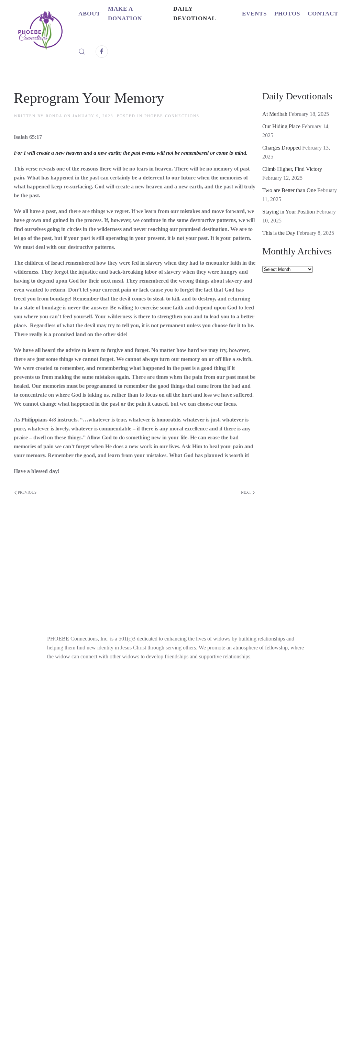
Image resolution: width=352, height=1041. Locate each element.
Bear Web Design (249, 943)
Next (246, 492)
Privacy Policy (189, 880)
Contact (323, 13)
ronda (54, 116)
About (219, 863)
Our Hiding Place (281, 126)
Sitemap (234, 880)
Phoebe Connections (171, 116)
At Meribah (274, 114)
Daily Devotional (194, 14)
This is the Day (278, 233)
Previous (27, 492)
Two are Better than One (289, 190)
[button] (81, 51)
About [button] (89, 13)
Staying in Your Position (288, 212)
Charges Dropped (281, 148)
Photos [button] (287, 13)
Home (115, 880)
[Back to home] (46, 32)
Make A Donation (125, 14)
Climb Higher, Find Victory (292, 169)
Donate (134, 863)
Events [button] (254, 13)
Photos (145, 880)
